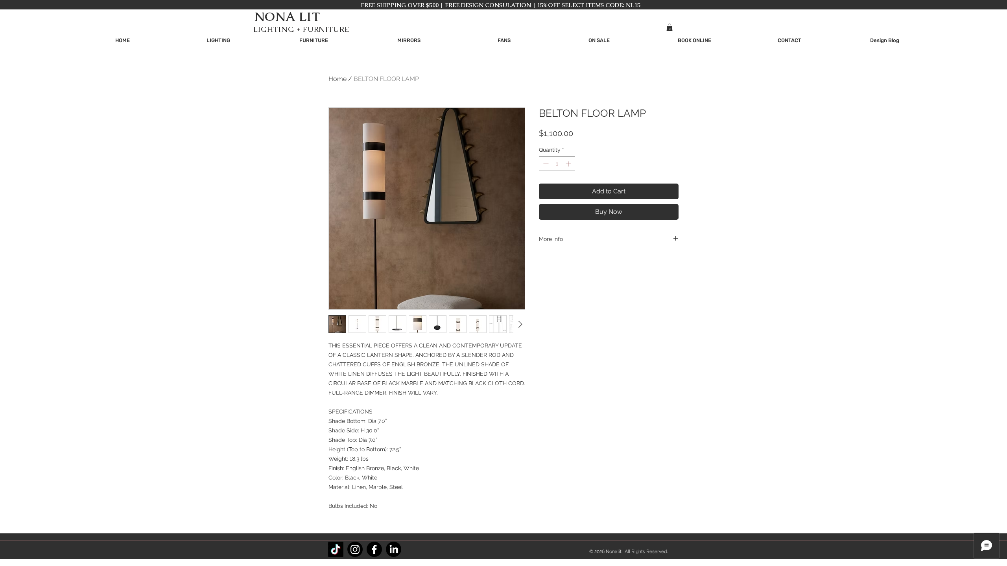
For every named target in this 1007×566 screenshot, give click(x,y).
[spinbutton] (557, 164)
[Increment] (569, 164)
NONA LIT (287, 16)
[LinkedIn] (393, 549)
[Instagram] (355, 549)
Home (337, 79)
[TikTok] (335, 549)
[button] (669, 27)
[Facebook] (374, 549)
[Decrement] (545, 164)
